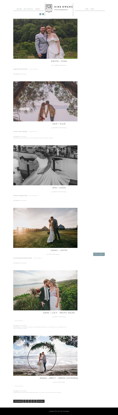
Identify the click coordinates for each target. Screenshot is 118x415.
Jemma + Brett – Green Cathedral (59, 378)
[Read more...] (33, 69)
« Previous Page (18, 401)
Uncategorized (22, 74)
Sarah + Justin (59, 250)
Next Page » (41, 401)
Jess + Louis (59, 188)
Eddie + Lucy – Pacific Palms (59, 313)
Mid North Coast (28, 138)
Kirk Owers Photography (59, 8)
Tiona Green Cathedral (47, 138)
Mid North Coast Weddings (56, 327)
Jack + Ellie (59, 124)
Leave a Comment (99, 254)
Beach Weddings (24, 327)
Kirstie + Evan (59, 61)
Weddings (58, 392)
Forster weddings (36, 327)
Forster (22, 138)
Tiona (40, 138)
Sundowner (35, 138)
